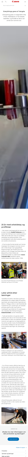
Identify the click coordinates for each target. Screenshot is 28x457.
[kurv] (2, 2)
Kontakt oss (14, 428)
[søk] (6, 2)
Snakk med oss (13, 439)
